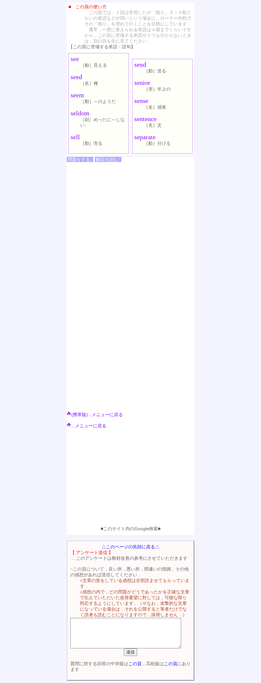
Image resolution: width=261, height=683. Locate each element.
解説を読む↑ (108, 159)
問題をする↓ (80, 159)
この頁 (135, 663)
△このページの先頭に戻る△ (130, 546)
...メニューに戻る (88, 425)
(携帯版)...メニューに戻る (97, 414)
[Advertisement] (130, 478)
